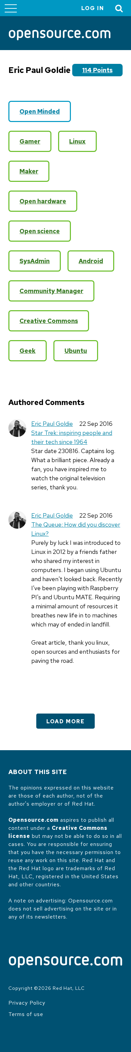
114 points (97, 70)
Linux (77, 141)
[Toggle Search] (119, 8)
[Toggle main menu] (11, 8)
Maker (28, 171)
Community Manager (51, 291)
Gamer (29, 141)
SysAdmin (34, 261)
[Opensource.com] (59, 36)
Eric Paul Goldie (52, 424)
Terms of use (25, 1014)
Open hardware (42, 201)
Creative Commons (48, 321)
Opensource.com (33, 819)
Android (91, 261)
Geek (27, 351)
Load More (65, 721)
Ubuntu (75, 351)
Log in (92, 8)
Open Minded (39, 111)
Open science (39, 231)
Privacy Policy (26, 1002)
